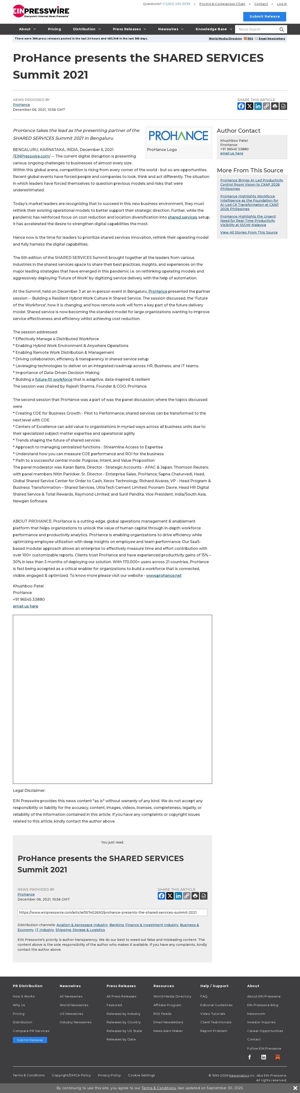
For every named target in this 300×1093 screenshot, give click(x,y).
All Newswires (71, 996)
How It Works (24, 996)
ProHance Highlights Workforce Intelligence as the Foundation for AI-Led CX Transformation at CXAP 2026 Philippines (249, 202)
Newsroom (256, 1014)
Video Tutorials (212, 1014)
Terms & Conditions (29, 1075)
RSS (250, 38)
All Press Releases (121, 996)
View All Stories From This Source (249, 232)
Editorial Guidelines (216, 1005)
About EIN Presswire (264, 996)
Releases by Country (124, 1022)
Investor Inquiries (261, 1022)
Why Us (19, 1005)
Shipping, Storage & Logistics (80, 930)
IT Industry (44, 930)
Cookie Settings (141, 1075)
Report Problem (213, 1031)
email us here (25, 606)
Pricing (222, 4)
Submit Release (265, 16)
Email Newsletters (272, 38)
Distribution (22, 1022)
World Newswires (74, 1005)
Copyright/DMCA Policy (71, 1075)
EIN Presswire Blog (262, 1005)
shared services (182, 217)
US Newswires (71, 1014)
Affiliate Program (167, 1005)
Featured (114, 1005)
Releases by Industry (124, 1014)
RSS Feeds (163, 1014)
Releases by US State (124, 1031)
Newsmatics (239, 1075)
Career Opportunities (265, 1031)
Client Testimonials (215, 1022)
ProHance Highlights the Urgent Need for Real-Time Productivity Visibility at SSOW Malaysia (248, 220)
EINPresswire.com (31, 156)
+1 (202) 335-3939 (176, 4)
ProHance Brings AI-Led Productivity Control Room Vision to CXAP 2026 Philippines (251, 184)
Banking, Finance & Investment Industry (143, 925)
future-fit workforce (53, 379)
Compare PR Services (31, 1031)
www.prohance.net (164, 575)
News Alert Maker (168, 1031)
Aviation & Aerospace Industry (82, 925)
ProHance (21, 105)
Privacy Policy (109, 1075)
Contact (261, 4)
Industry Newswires (76, 1022)
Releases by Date (121, 1039)
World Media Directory (225, 38)
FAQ (204, 996)
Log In (282, 4)
